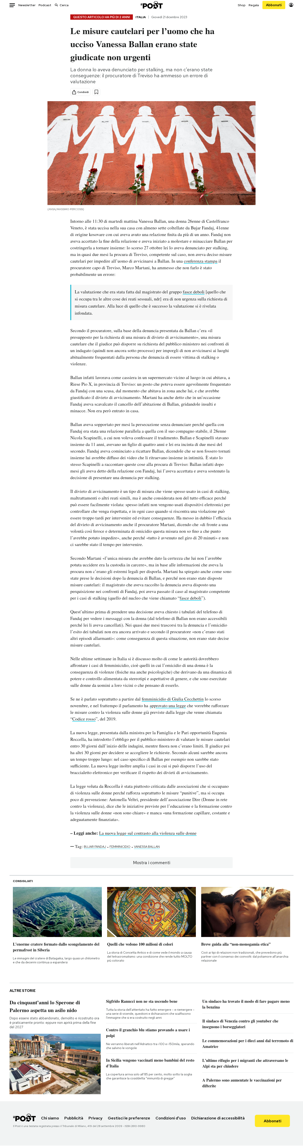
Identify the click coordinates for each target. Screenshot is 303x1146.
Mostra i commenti (151, 862)
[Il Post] (151, 5)
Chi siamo (50, 1118)
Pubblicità (73, 1118)
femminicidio (120, 847)
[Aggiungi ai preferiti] (96, 92)
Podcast (45, 5)
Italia (141, 17)
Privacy (95, 1118)
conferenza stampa (200, 261)
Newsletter (26, 5)
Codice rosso (84, 719)
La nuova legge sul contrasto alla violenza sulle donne (148, 833)
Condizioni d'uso (170, 1118)
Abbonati (274, 5)
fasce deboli (194, 292)
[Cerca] (56, 5)
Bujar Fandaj (95, 847)
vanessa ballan (147, 847)
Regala (254, 5)
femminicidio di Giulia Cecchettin (173, 699)
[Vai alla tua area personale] (291, 5)
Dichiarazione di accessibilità (218, 1118)
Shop (242, 5)
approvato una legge (168, 706)
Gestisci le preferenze (129, 1118)
